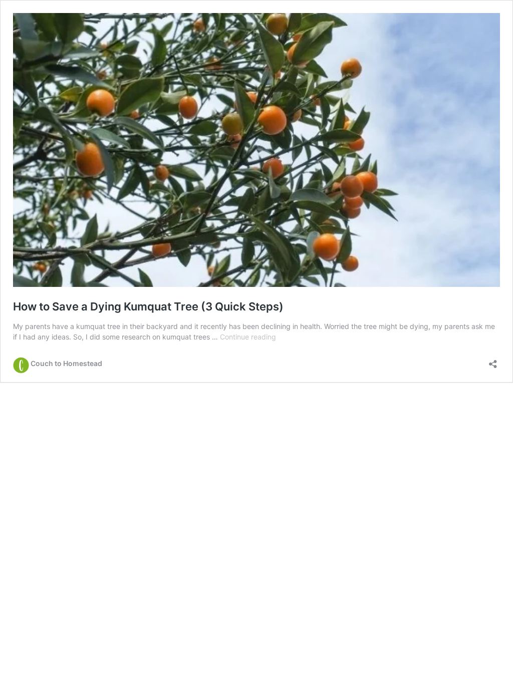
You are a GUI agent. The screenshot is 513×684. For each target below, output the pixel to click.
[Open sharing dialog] (493, 361)
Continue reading (248, 336)
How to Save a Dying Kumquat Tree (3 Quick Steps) (148, 306)
